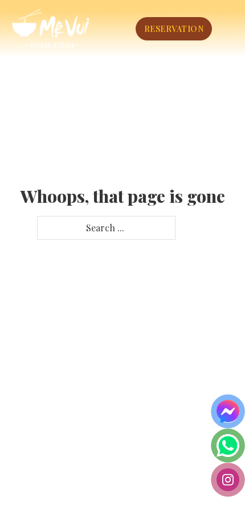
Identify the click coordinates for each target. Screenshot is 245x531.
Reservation (174, 28)
